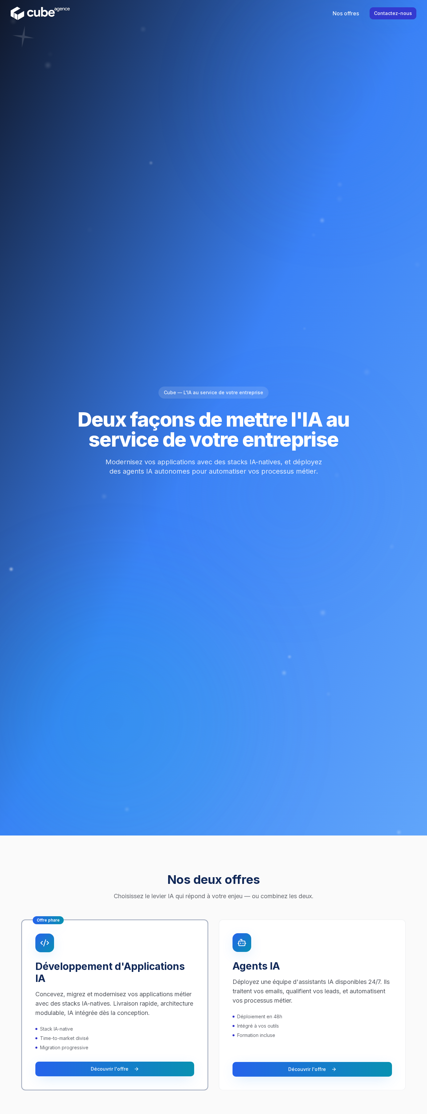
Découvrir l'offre (109, 1069)
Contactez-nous (393, 13)
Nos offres (346, 13)
